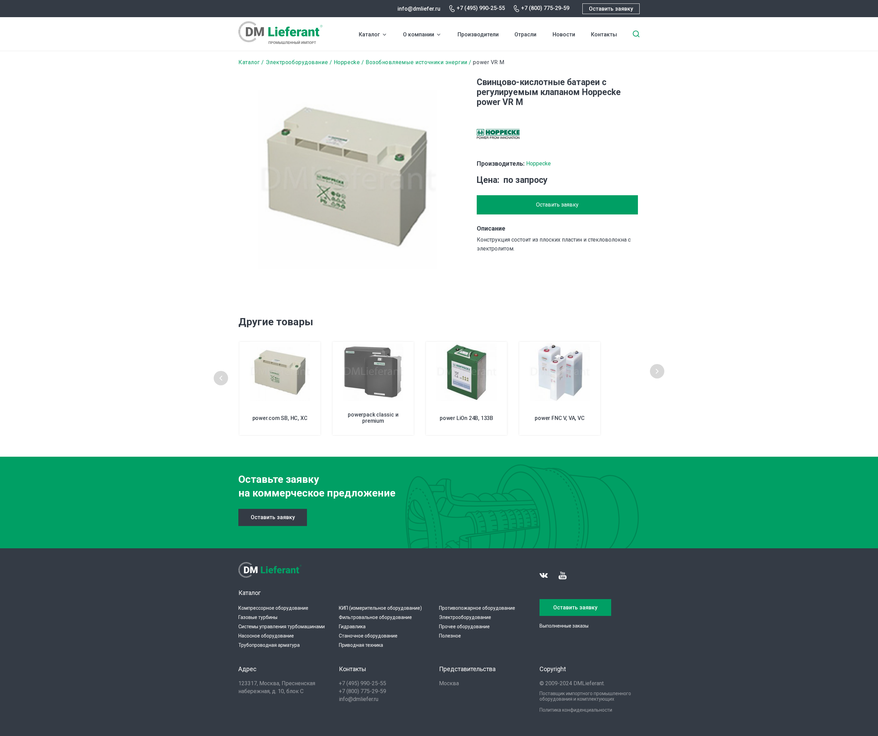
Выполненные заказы (564, 626)
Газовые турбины (257, 617)
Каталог (369, 34)
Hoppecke (347, 62)
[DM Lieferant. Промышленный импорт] (280, 42)
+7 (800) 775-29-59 (545, 8)
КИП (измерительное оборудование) (380, 608)
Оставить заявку (611, 8)
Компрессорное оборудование (273, 608)
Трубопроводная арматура (269, 645)
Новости (564, 34)
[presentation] (221, 378)
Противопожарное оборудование (477, 608)
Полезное (450, 636)
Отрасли (525, 34)
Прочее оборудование (464, 626)
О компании (418, 34)
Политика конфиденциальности (575, 710)
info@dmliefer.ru (419, 8)
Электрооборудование (297, 62)
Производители (478, 34)
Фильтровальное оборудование (375, 617)
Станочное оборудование (368, 636)
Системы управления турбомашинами (281, 626)
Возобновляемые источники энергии (416, 62)
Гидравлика (352, 626)
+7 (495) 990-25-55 (480, 8)
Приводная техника (361, 645)
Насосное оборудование (266, 636)
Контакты (604, 34)
